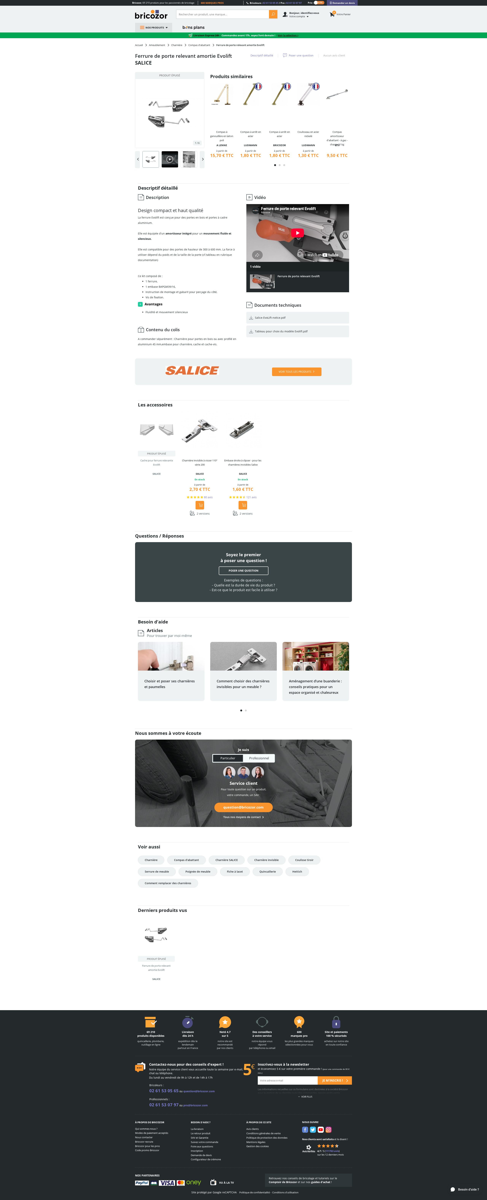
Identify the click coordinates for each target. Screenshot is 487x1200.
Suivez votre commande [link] (204, 1142)
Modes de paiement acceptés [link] (151, 1133)
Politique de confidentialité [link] (254, 1192)
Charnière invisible (266, 860)
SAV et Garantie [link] (199, 1137)
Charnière (151, 860)
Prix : (311, 3)
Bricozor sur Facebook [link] (305, 1130)
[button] (275, 165)
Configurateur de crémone (206, 1159)
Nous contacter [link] (144, 1137)
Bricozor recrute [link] (144, 1141)
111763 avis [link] (332, 1151)
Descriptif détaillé (262, 55)
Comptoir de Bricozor (283, 1182)
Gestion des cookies (257, 1146)
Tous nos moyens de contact (242, 817)
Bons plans (193, 27)
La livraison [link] (197, 1129)
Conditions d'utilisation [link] (285, 1192)
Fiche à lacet (235, 871)
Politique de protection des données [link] (266, 1137)
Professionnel (259, 758)
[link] (342, 3)
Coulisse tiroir (304, 860)
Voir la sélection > (288, 35)
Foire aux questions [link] (202, 1146)
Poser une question (301, 55)
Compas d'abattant (186, 860)
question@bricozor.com (243, 807)
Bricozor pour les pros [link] (147, 1146)
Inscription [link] (197, 1150)
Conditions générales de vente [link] (263, 1133)
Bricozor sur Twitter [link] (313, 1130)
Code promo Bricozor (147, 1150)
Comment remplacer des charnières (168, 883)
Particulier (227, 758)
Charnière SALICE (227, 860)
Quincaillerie (267, 871)
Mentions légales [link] (255, 1142)
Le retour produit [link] (200, 1133)
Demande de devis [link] (201, 1155)
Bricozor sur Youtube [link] (321, 1130)
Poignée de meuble (197, 871)
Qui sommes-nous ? (146, 1128)
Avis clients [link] (252, 1129)
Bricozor (152, 14)
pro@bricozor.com (195, 1105)
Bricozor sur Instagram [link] (328, 1130)
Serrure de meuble (157, 871)
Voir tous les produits (295, 371)
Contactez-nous (162, 1064)
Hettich (297, 871)
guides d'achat (320, 1182)
